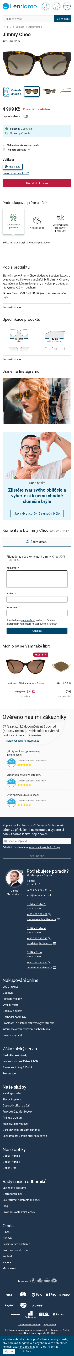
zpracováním (28, 620)
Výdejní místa (11, 1005)
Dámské (19, 26)
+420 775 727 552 (37, 962)
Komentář (13, 567)
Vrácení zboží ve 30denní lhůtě (20, 1061)
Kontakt (7, 1256)
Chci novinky (37, 855)
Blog (5, 1206)
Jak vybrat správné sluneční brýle (37, 513)
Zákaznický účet (12, 1035)
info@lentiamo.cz (37, 895)
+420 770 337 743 (37, 938)
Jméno (11, 593)
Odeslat (37, 631)
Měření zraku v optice (15, 1123)
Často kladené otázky (15, 1055)
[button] (32, 91)
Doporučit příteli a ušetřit (17, 1105)
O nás (6, 1232)
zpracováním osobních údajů (44, 847)
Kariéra (7, 1262)
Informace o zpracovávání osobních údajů (27, 1029)
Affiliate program (13, 1117)
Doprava (8, 993)
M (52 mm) (14, 166)
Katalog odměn (12, 1093)
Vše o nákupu (11, 986)
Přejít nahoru (50, 1324)
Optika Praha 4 (36, 928)
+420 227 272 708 (37, 890)
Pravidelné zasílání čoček (17, 1111)
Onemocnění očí (12, 1194)
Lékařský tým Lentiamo (16, 1244)
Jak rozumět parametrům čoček (21, 1200)
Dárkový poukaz (12, 1011)
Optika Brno (34, 952)
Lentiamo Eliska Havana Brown (26, 683)
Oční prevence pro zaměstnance (21, 1129)
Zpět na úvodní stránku (29, 1324)
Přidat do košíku (37, 183)
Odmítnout (26, 1351)
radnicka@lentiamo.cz (39, 967)
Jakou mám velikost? (16, 173)
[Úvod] (4, 27)
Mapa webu (10, 1268)
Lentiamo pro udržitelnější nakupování (25, 1136)
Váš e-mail (13, 607)
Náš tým (7, 1238)
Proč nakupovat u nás (15, 1250)
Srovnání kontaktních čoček (19, 1212)
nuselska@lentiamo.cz (39, 943)
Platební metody (12, 999)
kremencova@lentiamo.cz (41, 919)
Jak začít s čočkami (14, 1188)
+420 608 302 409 (37, 914)
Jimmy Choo (35, 26)
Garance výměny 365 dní (17, 1067)
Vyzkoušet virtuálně (16, 92)
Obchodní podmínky (14, 1017)
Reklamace (9, 1073)
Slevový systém (12, 1099)
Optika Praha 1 (36, 904)
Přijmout (9, 1351)
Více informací (50, 1347)
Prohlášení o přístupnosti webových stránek (28, 1023)
